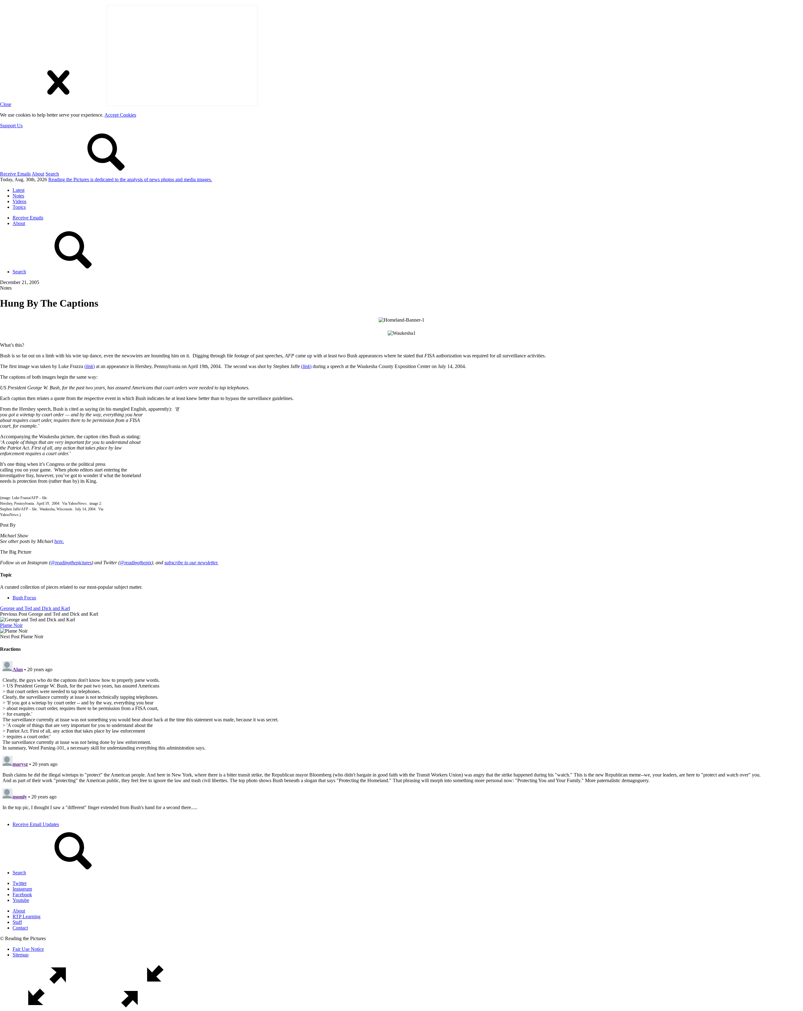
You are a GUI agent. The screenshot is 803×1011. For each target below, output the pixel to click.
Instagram (22, 889)
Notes (18, 195)
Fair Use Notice (28, 949)
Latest (18, 190)
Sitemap (21, 954)
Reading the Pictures (130, 179)
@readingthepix (136, 562)
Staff (17, 922)
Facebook (22, 894)
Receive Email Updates (36, 824)
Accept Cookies (120, 115)
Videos (19, 201)
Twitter (20, 883)
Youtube (21, 900)
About (38, 173)
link (89, 366)
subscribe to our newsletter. (191, 562)
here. (59, 541)
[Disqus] (401, 737)
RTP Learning (26, 916)
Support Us (11, 125)
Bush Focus (24, 597)
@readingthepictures (71, 562)
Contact (20, 927)
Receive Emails (15, 173)
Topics (19, 207)
